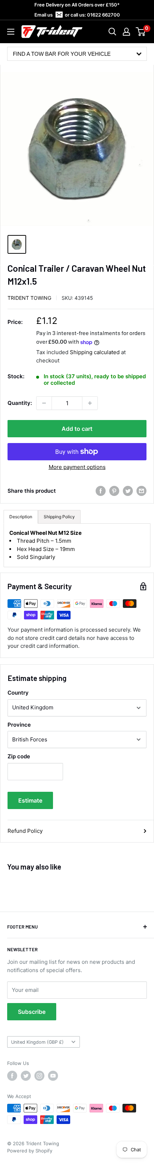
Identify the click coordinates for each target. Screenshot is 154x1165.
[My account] (126, 32)
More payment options (77, 467)
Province (19, 724)
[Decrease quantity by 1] (44, 403)
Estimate (30, 800)
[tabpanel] (77, 545)
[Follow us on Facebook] (12, 1076)
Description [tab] (20, 516)
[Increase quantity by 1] (89, 403)
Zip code (19, 756)
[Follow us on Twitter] (26, 1076)
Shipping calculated (95, 352)
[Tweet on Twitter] (128, 491)
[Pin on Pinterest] (114, 491)
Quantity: (20, 402)
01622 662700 (103, 15)
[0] (140, 31)
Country (18, 692)
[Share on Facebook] (101, 491)
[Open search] (112, 32)
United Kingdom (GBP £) (37, 1042)
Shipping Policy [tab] (59, 516)
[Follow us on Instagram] (39, 1076)
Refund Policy (25, 830)
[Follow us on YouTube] (53, 1076)
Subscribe (31, 1011)
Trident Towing (29, 298)
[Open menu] (10, 32)
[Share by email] (141, 491)
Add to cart (77, 428)
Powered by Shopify (29, 1150)
